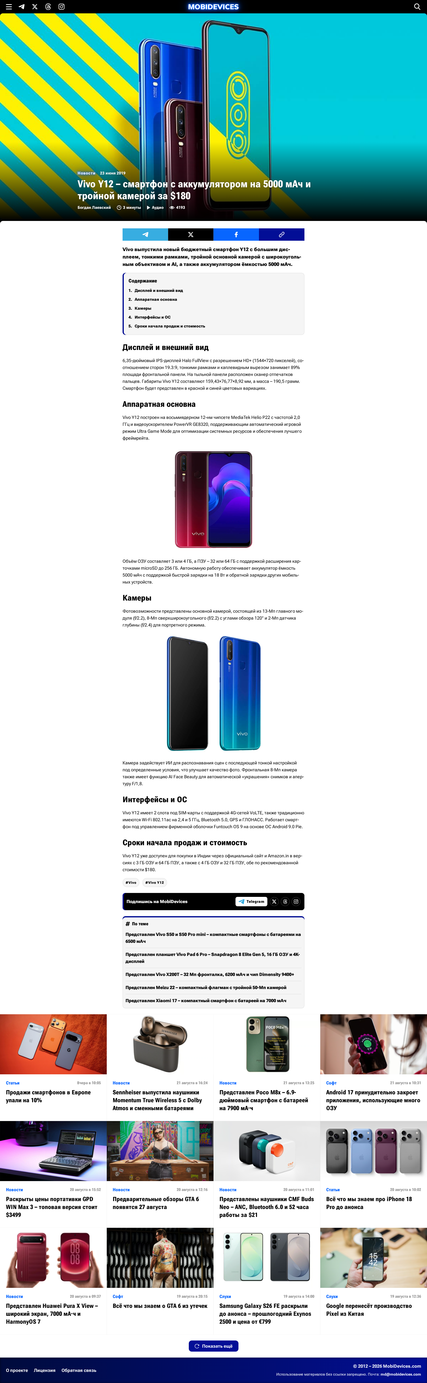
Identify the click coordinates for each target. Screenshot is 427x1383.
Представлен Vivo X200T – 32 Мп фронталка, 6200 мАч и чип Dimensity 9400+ (210, 974)
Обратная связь (79, 1370)
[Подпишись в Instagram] (61, 6)
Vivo (132, 883)
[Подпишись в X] (35, 6)
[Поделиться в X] (191, 234)
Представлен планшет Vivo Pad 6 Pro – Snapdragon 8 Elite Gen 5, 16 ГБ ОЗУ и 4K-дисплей (213, 958)
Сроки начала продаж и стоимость (170, 326)
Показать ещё (217, 1346)
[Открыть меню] (9, 7)
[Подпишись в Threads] (48, 6)
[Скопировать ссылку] (281, 234)
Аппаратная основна (156, 299)
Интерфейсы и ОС (153, 317)
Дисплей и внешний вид (159, 290)
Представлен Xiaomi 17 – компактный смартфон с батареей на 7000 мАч (206, 1000)
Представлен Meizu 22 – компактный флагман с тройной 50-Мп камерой (206, 987)
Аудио (158, 207)
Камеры (143, 308)
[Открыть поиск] (417, 6)
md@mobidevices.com (401, 1374)
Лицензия (45, 1370)
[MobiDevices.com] (213, 6)
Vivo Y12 (156, 883)
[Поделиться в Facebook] (236, 234)
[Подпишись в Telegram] (21, 6)
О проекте (17, 1370)
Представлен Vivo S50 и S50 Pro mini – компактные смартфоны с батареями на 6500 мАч (213, 938)
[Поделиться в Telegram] (145, 234)
